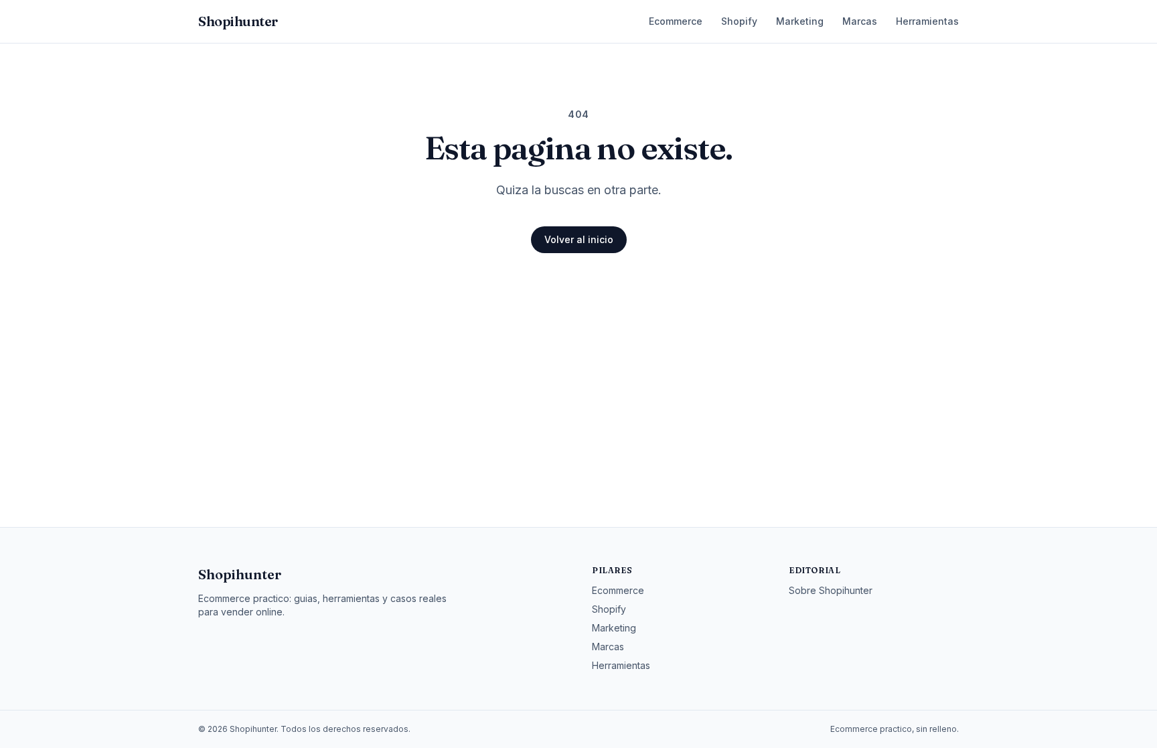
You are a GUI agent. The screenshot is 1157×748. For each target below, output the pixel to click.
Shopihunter (239, 574)
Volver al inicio (578, 239)
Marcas (859, 21)
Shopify (739, 21)
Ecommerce (675, 21)
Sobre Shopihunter (830, 590)
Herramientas (927, 21)
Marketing (800, 21)
